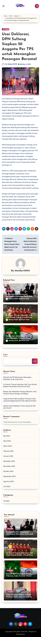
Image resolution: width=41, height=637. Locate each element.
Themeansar (20, 634)
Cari (5, 355)
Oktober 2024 (8, 471)
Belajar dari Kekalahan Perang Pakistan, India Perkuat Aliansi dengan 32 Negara (18, 338)
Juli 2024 (6, 486)
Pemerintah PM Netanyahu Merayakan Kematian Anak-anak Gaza (19, 296)
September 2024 (9, 476)
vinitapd (5, 29)
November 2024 (9, 466)
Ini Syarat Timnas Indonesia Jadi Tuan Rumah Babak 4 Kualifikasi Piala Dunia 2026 (19, 317)
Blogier (31, 631)
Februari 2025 (8, 451)
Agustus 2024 (8, 481)
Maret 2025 (7, 446)
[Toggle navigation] (3, 6)
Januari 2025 (8, 456)
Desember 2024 (9, 461)
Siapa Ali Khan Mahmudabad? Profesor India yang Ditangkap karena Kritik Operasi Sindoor (19, 400)
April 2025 (7, 441)
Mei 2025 (6, 436)
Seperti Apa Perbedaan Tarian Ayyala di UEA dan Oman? (19, 407)
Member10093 (12, 64)
